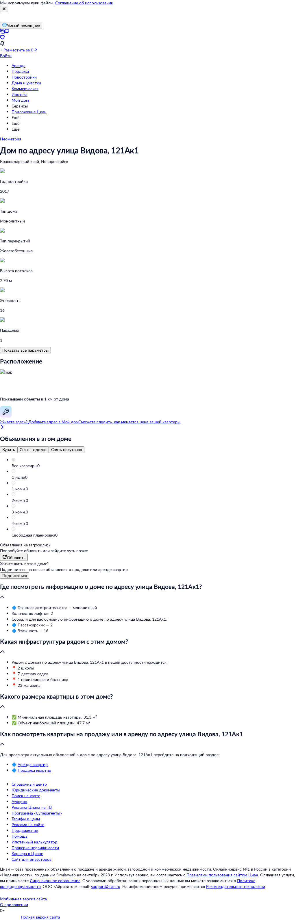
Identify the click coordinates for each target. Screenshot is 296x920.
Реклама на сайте (28, 824)
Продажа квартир (34, 770)
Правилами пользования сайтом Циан (222, 875)
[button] (154, 466)
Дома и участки (26, 83)
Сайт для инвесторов (31, 859)
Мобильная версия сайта (23, 899)
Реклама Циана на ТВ (32, 807)
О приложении (14, 904)
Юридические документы (36, 790)
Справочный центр (29, 784)
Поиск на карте (26, 795)
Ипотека (19, 94)
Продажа (20, 71)
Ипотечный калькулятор (34, 842)
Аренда (18, 65)
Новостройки (24, 77)
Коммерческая (25, 88)
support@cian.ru (105, 886)
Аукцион (19, 801)
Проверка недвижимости (35, 847)
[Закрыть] (4, 9)
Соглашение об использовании (84, 2)
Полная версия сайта (40, 917)
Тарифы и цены (26, 818)
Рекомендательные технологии (235, 886)
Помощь (19, 836)
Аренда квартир (33, 764)
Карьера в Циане (27, 853)
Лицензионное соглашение (55, 880)
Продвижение (25, 830)
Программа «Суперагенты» (37, 813)
